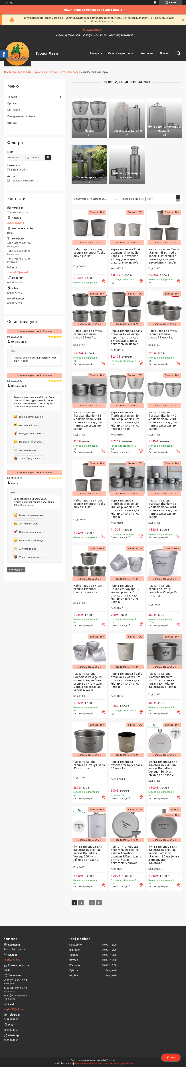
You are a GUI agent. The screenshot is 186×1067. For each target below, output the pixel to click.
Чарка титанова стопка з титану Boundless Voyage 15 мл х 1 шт (162, 590)
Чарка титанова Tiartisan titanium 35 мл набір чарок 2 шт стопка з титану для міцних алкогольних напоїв (87, 420)
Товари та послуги (20, 72)
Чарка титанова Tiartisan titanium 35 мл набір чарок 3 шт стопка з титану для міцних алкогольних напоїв (125, 508)
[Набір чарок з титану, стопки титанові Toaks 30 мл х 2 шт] (89, 227)
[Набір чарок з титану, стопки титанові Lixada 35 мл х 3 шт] (89, 563)
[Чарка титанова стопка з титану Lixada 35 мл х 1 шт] (89, 739)
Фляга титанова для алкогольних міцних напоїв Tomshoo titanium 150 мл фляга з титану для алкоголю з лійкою (126, 855)
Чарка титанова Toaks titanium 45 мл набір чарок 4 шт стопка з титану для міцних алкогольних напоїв (126, 337)
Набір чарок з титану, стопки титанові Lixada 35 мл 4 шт (88, 334)
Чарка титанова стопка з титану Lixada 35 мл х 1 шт (89, 765)
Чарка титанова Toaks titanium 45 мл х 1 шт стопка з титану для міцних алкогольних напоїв (126, 680)
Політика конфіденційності (118, 1063)
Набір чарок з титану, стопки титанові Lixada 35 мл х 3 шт (88, 589)
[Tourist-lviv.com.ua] (17, 53)
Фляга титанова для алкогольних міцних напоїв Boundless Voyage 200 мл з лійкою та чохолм (87, 853)
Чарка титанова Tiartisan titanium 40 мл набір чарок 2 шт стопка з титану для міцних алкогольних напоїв (162, 420)
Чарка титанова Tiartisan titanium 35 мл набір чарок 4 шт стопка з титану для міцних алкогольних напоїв (162, 508)
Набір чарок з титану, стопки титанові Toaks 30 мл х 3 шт (89, 504)
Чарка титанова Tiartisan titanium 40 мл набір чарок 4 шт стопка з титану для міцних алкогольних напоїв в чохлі (125, 420)
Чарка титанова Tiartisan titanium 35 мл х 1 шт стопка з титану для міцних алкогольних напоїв (162, 680)
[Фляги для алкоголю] (127, 116)
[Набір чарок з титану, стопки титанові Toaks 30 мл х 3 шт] (89, 478)
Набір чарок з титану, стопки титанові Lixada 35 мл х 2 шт (163, 334)
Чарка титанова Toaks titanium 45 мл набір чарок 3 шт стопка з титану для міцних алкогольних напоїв (163, 256)
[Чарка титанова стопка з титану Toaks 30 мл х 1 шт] (127, 739)
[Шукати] (177, 53)
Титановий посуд (69, 72)
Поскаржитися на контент (88, 1063)
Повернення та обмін (21, 116)
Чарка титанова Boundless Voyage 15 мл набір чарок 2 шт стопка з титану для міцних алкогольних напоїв (125, 594)
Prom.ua (110, 1060)
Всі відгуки (16, 569)
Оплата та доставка (120, 53)
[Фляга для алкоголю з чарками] (164, 116)
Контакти (147, 53)
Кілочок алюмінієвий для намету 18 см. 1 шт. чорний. (35, 359)
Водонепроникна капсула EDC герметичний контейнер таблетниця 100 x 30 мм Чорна (34, 501)
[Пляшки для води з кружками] (127, 162)
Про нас (165, 53)
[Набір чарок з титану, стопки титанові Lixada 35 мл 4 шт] (89, 308)
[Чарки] (89, 116)
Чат (173, 1057)
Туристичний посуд (45, 72)
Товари (94, 53)
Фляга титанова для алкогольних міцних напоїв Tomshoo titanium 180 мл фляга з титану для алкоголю (163, 855)
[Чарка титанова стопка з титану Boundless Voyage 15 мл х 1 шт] (164, 563)
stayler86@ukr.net (17, 272)
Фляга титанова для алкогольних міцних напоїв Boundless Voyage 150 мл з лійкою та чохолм (162, 768)
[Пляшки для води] (89, 162)
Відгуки (12, 122)
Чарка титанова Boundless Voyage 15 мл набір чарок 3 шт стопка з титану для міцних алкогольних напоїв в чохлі (87, 682)
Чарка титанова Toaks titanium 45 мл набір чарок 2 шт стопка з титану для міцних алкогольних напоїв (126, 256)
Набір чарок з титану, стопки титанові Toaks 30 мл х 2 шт (89, 252)
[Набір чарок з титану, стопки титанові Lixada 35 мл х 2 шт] (164, 308)
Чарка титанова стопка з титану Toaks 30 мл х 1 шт (126, 765)
